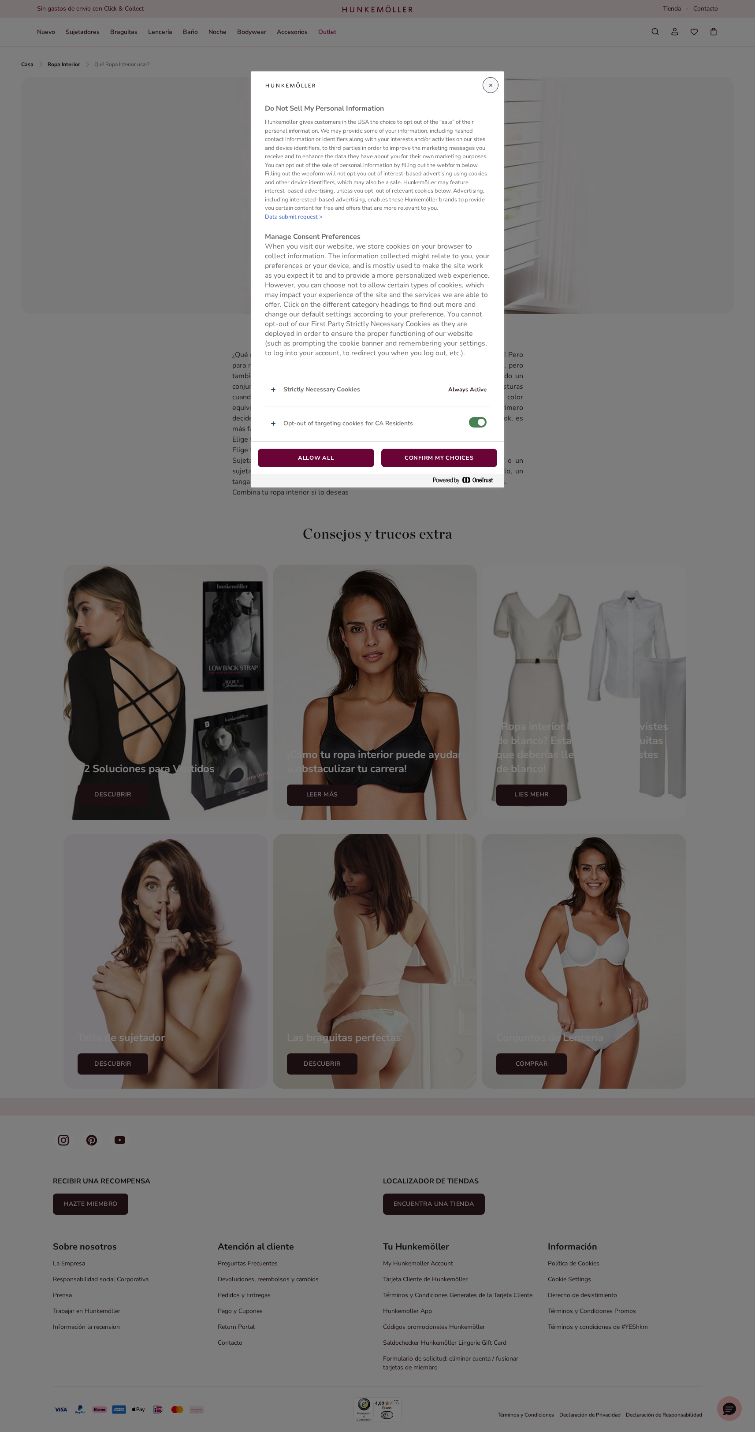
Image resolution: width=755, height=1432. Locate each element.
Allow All (316, 458)
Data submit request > (294, 217)
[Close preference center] (490, 85)
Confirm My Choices (439, 458)
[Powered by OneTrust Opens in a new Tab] (466, 480)
